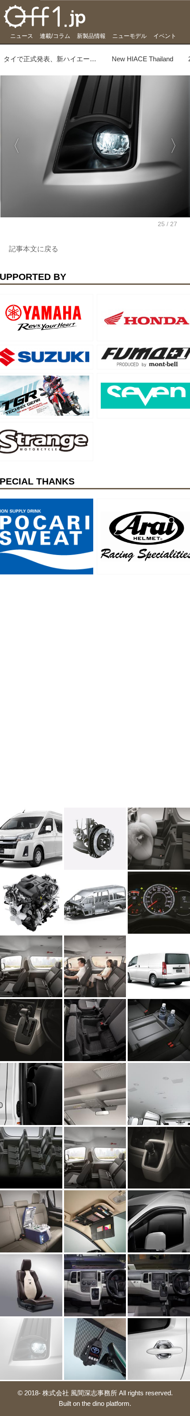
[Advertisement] (66, 633)
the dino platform (105, 1403)
